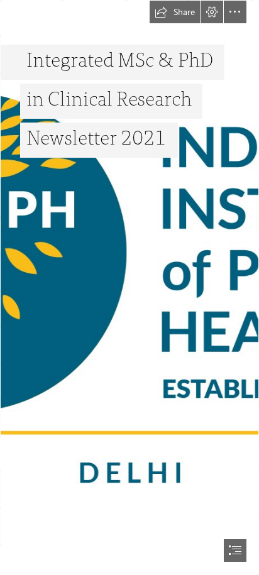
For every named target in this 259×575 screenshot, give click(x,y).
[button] (175, 12)
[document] (129, 287)
